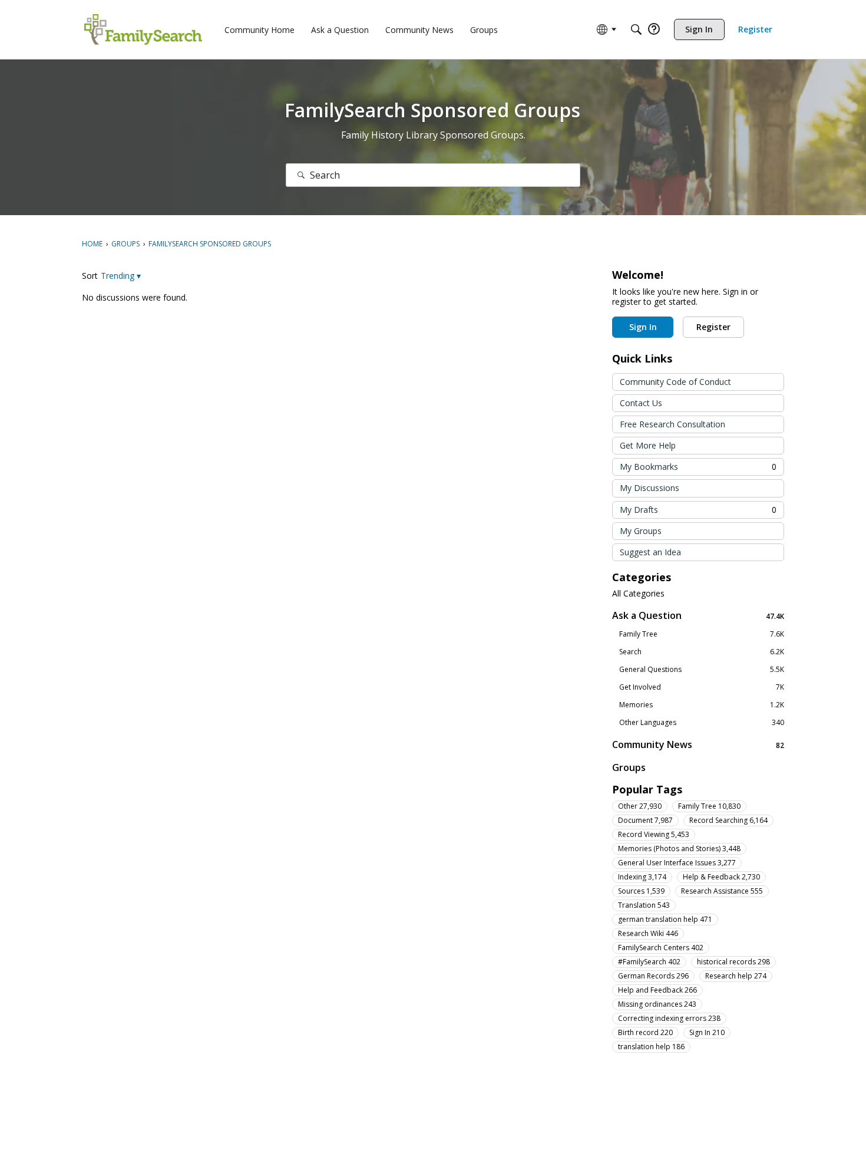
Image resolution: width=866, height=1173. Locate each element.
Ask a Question (698, 615)
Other (640, 806)
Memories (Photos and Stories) (679, 848)
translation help (651, 1047)
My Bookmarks (698, 466)
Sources (641, 891)
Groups (629, 767)
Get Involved (701, 687)
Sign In (707, 1032)
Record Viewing (653, 834)
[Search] (636, 29)
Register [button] (713, 326)
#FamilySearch (649, 962)
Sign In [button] (643, 326)
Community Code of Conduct (675, 381)
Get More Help (648, 445)
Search (701, 652)
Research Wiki (648, 933)
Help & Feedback (721, 877)
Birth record (645, 1032)
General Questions (701, 669)
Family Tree (701, 634)
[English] (143, 29)
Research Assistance (722, 891)
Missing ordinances (657, 1004)
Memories (701, 705)
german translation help (665, 919)
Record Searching (728, 820)
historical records (733, 962)
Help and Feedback (657, 990)
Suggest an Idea (650, 552)
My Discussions (649, 487)
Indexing (642, 877)
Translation (644, 905)
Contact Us (641, 402)
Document (645, 820)
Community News (698, 745)
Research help (735, 976)
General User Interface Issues (677, 863)
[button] (121, 275)
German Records (653, 976)
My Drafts (698, 509)
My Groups (641, 530)
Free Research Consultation (672, 424)
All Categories (638, 593)
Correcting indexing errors (669, 1018)
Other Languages (701, 722)
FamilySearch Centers (660, 948)
